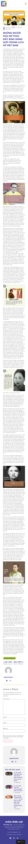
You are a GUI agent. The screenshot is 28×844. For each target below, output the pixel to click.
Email (5, 722)
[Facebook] (10, 838)
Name (5, 717)
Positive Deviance (9, 658)
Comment (6, 698)
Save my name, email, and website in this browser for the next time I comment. (13, 737)
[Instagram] (14, 838)
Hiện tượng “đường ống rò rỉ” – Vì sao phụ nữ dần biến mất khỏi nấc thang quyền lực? (18, 801)
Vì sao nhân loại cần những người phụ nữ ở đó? (18, 788)
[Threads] (17, 838)
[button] (26, 4)
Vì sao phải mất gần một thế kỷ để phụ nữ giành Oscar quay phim (18, 776)
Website (5, 728)
